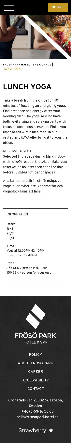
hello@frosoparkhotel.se (38, 417)
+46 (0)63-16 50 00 (37, 411)
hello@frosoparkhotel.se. (30, 162)
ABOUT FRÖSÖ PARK (35, 363)
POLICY (35, 354)
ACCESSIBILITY (35, 380)
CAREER (35, 371)
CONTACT (35, 389)
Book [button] (57, 7)
